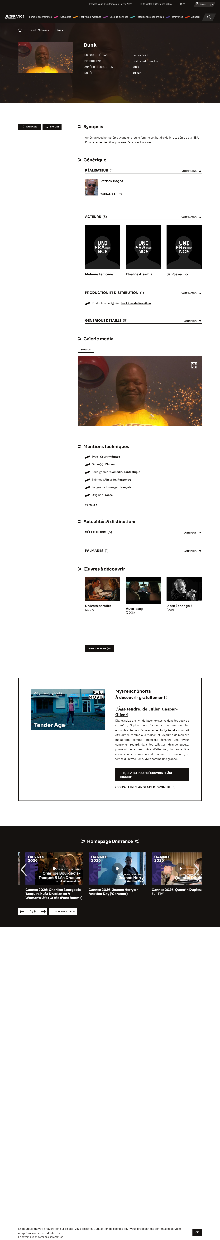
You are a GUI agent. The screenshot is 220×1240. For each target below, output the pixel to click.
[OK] (197, 1232)
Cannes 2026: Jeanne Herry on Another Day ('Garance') (106, 892)
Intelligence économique (150, 16)
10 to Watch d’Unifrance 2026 (155, 3)
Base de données (119, 16)
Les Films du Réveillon (145, 61)
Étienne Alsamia (139, 274)
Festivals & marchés (90, 16)
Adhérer (195, 16)
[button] (194, 366)
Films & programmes (40, 16)
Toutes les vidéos (63, 911)
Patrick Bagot (140, 55)
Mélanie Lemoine (99, 274)
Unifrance (177, 16)
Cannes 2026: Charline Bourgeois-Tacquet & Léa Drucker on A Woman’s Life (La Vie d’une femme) (46, 894)
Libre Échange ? (179, 606)
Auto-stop (134, 609)
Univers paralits (98, 606)
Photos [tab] (86, 349)
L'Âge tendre (127, 709)
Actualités (65, 16)
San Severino (177, 274)
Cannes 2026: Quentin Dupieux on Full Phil (172, 892)
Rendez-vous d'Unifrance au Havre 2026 (110, 3)
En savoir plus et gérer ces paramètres (40, 1236)
